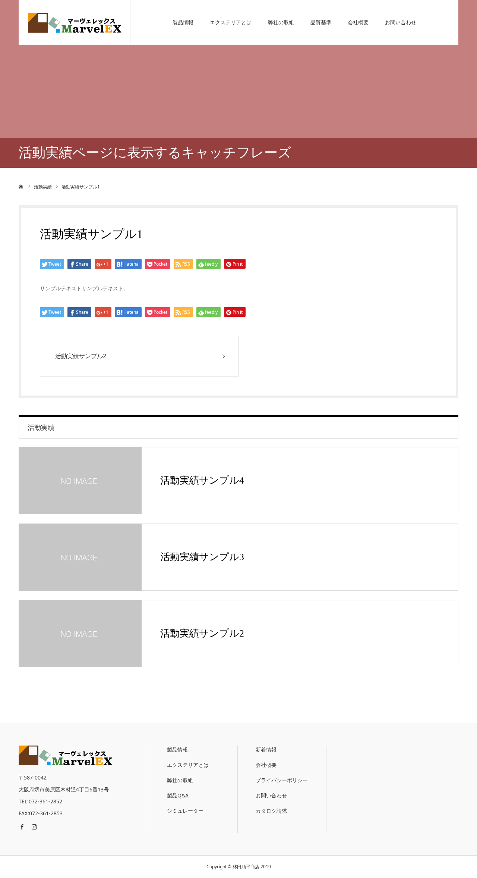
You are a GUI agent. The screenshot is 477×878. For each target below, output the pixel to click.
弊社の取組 (281, 22)
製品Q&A (178, 795)
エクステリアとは (231, 22)
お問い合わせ (400, 22)
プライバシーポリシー (282, 780)
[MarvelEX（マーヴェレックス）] (74, 22)
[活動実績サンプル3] (80, 557)
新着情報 (266, 749)
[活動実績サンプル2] (80, 633)
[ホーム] (21, 186)
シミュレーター (185, 810)
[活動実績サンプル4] (80, 480)
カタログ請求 (271, 810)
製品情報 (183, 22)
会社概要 (358, 22)
